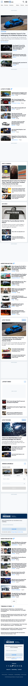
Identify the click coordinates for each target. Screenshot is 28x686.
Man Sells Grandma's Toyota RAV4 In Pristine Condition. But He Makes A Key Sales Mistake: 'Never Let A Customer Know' (19, 550)
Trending (13, 118)
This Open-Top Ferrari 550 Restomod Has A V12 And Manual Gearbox (18, 123)
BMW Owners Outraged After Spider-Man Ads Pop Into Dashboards (19, 290)
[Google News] (15, 666)
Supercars (13, 125)
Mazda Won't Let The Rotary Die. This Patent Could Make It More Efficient (19, 587)
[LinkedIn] (11, 666)
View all (24, 320)
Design (13, 299)
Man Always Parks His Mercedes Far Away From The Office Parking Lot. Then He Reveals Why (19, 115)
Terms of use (23, 674)
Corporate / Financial (16, 277)
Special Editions (15, 139)
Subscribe (14, 529)
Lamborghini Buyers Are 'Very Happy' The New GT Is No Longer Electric (19, 283)
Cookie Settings (17, 674)
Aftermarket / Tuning (16, 103)
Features (11, 5)
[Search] (23, 2)
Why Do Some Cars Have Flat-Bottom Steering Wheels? (19, 580)
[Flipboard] (13, 666)
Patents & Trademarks (16, 589)
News (2, 5)
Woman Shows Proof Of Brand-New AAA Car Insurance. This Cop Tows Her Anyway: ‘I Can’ (13, 633)
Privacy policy (4, 674)
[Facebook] (6, 666)
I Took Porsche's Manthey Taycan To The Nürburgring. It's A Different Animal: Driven (14, 34)
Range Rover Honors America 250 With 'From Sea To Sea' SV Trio (19, 137)
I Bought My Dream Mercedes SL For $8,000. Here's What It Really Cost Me (19, 594)
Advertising (14, 669)
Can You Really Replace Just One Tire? (19, 130)
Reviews (6, 5)
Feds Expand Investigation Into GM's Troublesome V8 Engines (19, 93)
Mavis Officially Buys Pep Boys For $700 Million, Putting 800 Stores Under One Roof (19, 275)
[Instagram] (17, 666)
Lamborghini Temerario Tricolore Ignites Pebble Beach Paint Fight (19, 297)
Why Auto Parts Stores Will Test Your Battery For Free (18, 573)
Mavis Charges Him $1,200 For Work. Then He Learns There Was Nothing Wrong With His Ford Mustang (19, 267)
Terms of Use (20, 531)
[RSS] (21, 666)
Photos (22, 5)
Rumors (14, 57)
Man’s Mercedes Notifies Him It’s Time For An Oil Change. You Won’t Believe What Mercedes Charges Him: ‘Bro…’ (13, 620)
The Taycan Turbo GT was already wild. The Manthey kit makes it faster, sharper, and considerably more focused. (14, 38)
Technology (14, 292)
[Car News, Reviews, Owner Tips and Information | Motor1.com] (9, 2)
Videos (17, 5)
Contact (20, 669)
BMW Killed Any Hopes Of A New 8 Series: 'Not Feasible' (20, 55)
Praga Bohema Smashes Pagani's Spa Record (18, 304)
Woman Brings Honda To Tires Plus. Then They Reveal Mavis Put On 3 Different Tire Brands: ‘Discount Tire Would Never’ (19, 565)
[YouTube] (19, 666)
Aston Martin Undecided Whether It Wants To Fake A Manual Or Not (18, 312)
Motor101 (13, 109)
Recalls (13, 95)
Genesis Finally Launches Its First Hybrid (20, 63)
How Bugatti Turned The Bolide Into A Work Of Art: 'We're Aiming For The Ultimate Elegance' (19, 47)
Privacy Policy (14, 531)
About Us (8, 669)
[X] (8, 666)
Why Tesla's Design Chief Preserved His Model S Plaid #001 (18, 100)
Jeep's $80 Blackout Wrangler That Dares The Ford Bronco (19, 543)
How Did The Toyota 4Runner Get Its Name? (19, 558)
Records (13, 306)
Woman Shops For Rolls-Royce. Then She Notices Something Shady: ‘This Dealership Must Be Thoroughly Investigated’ (13, 610)
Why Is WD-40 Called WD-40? (19, 108)
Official (14, 65)
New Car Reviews (4, 41)
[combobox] (14, 479)
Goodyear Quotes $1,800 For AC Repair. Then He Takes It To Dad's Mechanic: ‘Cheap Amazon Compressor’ (13, 629)
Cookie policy (10, 674)
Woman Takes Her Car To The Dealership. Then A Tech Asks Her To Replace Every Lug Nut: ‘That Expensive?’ (14, 624)
